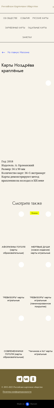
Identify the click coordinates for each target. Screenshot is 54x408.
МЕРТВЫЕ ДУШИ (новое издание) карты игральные (40, 250)
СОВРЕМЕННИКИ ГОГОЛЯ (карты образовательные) (13, 354)
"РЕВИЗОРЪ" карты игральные (13, 299)
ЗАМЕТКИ (27, 37)
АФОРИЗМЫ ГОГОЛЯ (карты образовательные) (13, 250)
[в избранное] (48, 83)
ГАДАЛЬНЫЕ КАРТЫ (37, 27)
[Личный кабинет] (46, 6)
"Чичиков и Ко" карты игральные (40, 352)
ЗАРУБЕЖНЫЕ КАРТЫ (15, 27)
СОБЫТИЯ (25, 18)
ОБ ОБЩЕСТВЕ (10, 18)
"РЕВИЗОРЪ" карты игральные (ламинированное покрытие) (40, 302)
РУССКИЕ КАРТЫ (40, 18)
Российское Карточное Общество (20, 6)
